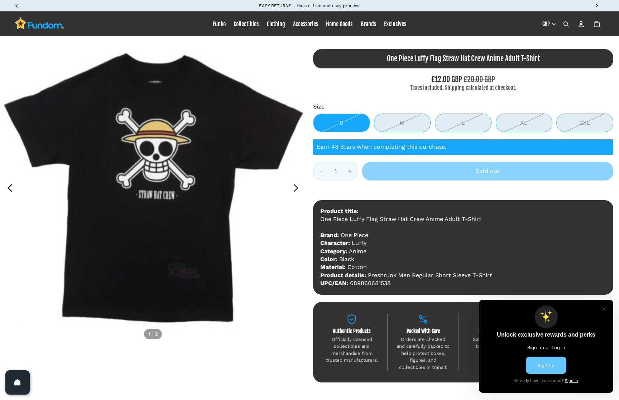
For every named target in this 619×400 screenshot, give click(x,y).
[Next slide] (298, 189)
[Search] (566, 24)
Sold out (488, 171)
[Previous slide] (8, 189)
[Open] (17, 382)
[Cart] (597, 24)
